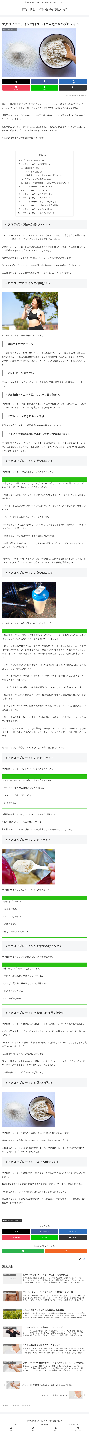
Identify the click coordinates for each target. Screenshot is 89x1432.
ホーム (15, 1424)
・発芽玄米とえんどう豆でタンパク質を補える (42, 175)
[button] (73, 88)
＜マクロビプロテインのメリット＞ (36, 198)
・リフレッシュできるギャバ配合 (37, 179)
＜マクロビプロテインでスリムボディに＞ (38, 213)
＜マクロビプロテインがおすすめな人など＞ (39, 202)
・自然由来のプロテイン (33, 168)
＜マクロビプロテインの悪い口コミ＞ (36, 186)
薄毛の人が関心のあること (12, 1220)
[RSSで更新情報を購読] (66, 1251)
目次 (41, 155)
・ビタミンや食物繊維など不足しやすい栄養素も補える (46, 183)
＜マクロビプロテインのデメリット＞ (36, 194)
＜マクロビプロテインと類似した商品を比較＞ (40, 205)
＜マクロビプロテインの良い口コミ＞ (36, 190)
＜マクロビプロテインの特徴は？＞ (36, 164)
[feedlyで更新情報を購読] (23, 1251)
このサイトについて (73, 1424)
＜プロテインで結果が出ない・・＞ (36, 160)
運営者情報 (44, 1424)
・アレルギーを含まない (33, 172)
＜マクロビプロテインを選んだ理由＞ (36, 209)
